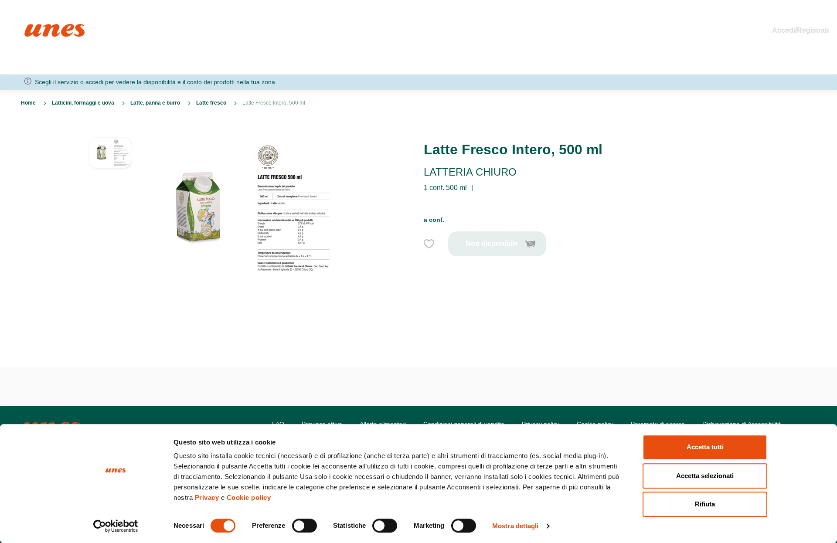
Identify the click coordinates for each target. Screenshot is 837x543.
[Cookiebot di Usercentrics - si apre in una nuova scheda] (116, 526)
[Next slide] (110, 346)
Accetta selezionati (705, 475)
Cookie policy (249, 497)
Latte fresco (211, 103)
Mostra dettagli (515, 525)
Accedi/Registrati (800, 30)
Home (33, 27)
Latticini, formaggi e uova (83, 103)
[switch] (304, 526)
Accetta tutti (705, 447)
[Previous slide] (110, 130)
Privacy (207, 497)
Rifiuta (705, 504)
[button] (110, 163)
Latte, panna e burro (155, 103)
